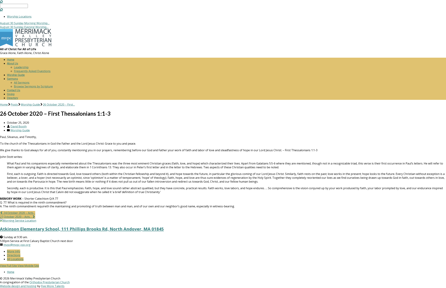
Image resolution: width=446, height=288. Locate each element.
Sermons (12, 78)
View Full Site (9, 266)
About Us (12, 63)
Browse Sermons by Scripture (33, 86)
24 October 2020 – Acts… (19, 213)
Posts (14, 104)
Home (10, 59)
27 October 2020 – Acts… (16, 217)
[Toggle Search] (1, 1)
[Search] (1, 9)
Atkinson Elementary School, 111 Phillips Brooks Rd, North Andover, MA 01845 (82, 229)
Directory (12, 98)
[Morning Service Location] (18, 220)
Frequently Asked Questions (32, 71)
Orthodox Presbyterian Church (49, 282)
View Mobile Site (28, 266)
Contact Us (13, 90)
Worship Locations (19, 16)
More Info (13, 251)
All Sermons (21, 83)
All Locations (15, 259)
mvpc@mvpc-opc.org (16, 245)
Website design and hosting (18, 286)
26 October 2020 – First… (59, 104)
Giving (10, 94)
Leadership (21, 67)
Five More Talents (52, 286)
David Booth (18, 126)
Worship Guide (16, 75)
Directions (13, 255)
